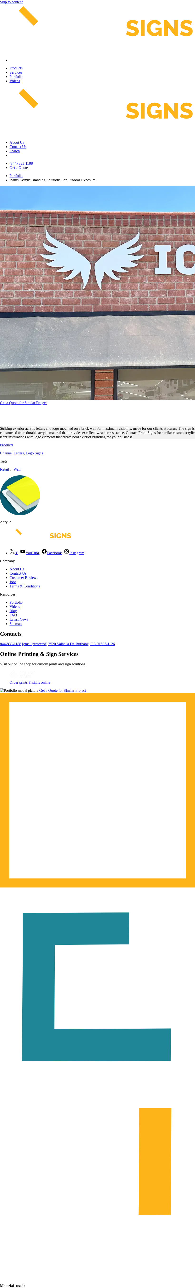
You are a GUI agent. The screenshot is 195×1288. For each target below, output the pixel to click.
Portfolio (16, 77)
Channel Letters (12, 453)
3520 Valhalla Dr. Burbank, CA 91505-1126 (81, 644)
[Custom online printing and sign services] (22, 678)
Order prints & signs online (30, 682)
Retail (4, 469)
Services (16, 72)
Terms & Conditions (25, 586)
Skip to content (11, 2)
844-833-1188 (10, 644)
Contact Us (18, 147)
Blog (13, 611)
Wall (17, 469)
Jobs (13, 582)
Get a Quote (19, 168)
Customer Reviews (24, 578)
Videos (15, 81)
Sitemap (16, 624)
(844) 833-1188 (21, 163)
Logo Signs (34, 453)
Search (15, 151)
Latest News (19, 619)
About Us (17, 142)
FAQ (13, 615)
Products (16, 68)
